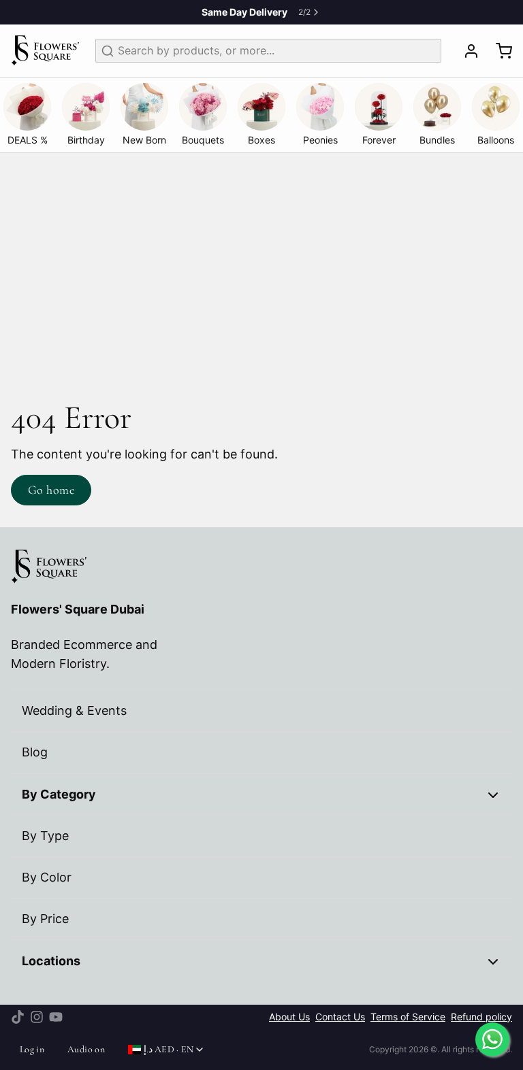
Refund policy (481, 1017)
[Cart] (498, 51)
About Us (289, 1017)
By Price (45, 919)
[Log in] (465, 51)
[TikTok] (18, 1017)
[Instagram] (37, 1017)
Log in (32, 1049)
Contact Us (340, 1017)
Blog (35, 752)
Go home (51, 489)
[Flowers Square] (45, 50)
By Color (47, 877)
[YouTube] (56, 1017)
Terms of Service (407, 1017)
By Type (45, 836)
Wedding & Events (74, 710)
